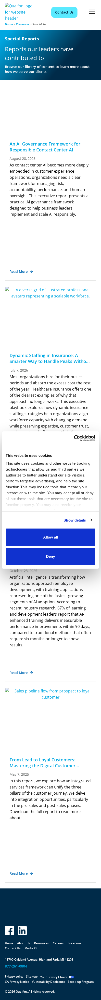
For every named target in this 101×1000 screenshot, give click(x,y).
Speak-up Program (81, 982)
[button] (92, 12)
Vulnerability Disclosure (48, 982)
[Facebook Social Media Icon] (9, 930)
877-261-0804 (16, 966)
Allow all (50, 537)
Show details (74, 520)
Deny (50, 556)
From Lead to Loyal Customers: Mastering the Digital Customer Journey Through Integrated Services (48, 765)
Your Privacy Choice (54, 977)
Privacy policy (14, 976)
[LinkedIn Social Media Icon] (22, 930)
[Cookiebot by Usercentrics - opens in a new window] (73, 438)
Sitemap (32, 976)
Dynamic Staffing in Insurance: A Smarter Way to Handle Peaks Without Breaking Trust (50, 361)
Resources (22, 24)
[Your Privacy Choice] (71, 977)
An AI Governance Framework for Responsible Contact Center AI (45, 147)
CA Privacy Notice (17, 982)
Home (9, 24)
